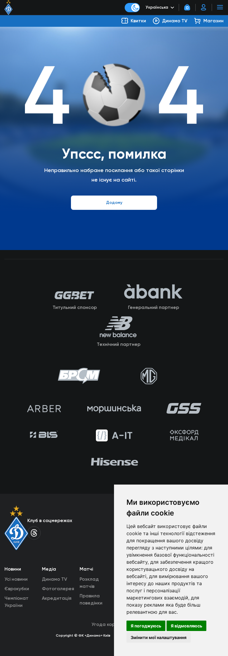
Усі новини (16, 579)
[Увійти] (203, 7)
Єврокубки (16, 588)
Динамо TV (54, 579)
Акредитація (57, 598)
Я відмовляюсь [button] (186, 625)
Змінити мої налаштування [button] (158, 637)
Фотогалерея (58, 588)
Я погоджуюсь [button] (146, 625)
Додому (114, 202)
